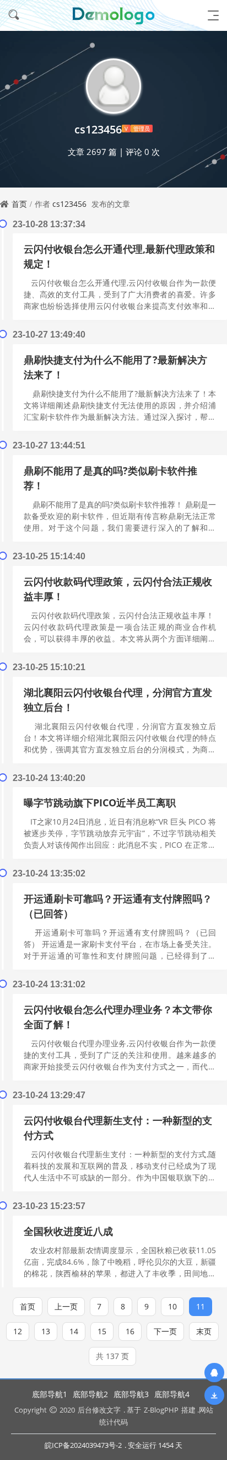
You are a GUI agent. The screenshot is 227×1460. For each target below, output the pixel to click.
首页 (19, 204)
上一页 (66, 1306)
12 (17, 1331)
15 (102, 1331)
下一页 (165, 1331)
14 (73, 1331)
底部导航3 (131, 1394)
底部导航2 (90, 1394)
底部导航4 (172, 1394)
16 (130, 1331)
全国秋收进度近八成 (68, 1231)
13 (45, 1331)
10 (172, 1306)
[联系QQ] (214, 1372)
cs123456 (69, 204)
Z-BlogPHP (161, 1410)
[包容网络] (113, 15)
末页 (204, 1331)
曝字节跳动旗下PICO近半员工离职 (100, 802)
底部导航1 (49, 1394)
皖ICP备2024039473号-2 (83, 1445)
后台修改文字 (99, 1410)
